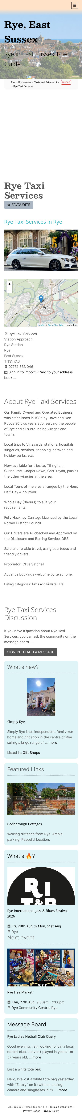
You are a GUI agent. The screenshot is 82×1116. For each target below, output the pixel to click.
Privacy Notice (31, 1111)
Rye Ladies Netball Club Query (31, 1036)
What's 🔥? (21, 856)
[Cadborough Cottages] (41, 799)
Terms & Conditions (61, 1107)
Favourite (18, 205)
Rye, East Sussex (27, 31)
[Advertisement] (41, 135)
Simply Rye (16, 721)
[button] (74, 5)
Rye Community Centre (30, 1008)
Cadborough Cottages (24, 824)
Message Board (26, 1024)
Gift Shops (31, 753)
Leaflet (41, 325)
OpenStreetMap (56, 325)
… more (51, 743)
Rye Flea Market (19, 992)
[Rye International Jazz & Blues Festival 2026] (41, 886)
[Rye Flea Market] (41, 968)
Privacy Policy (51, 1111)
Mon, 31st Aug (49, 926)
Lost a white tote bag (24, 1069)
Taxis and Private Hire (47, 584)
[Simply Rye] (41, 697)
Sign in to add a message (30, 652)
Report (66, 82)
